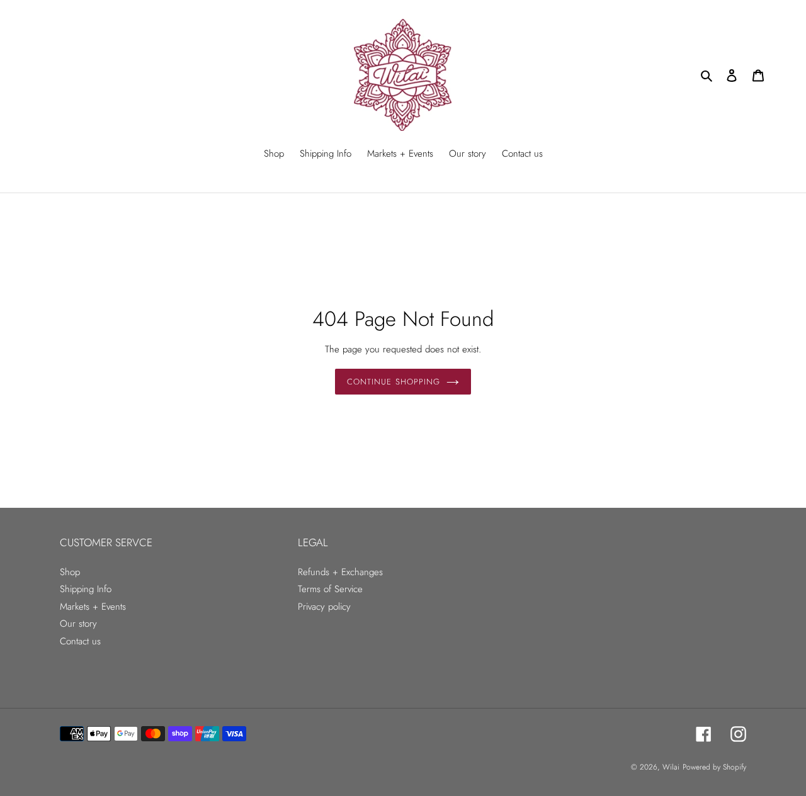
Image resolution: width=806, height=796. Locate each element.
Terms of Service (330, 589)
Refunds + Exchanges (340, 572)
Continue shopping (393, 382)
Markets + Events (93, 607)
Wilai (670, 767)
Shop (70, 572)
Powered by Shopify (714, 767)
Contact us (80, 641)
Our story (78, 624)
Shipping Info (85, 589)
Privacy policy (324, 607)
